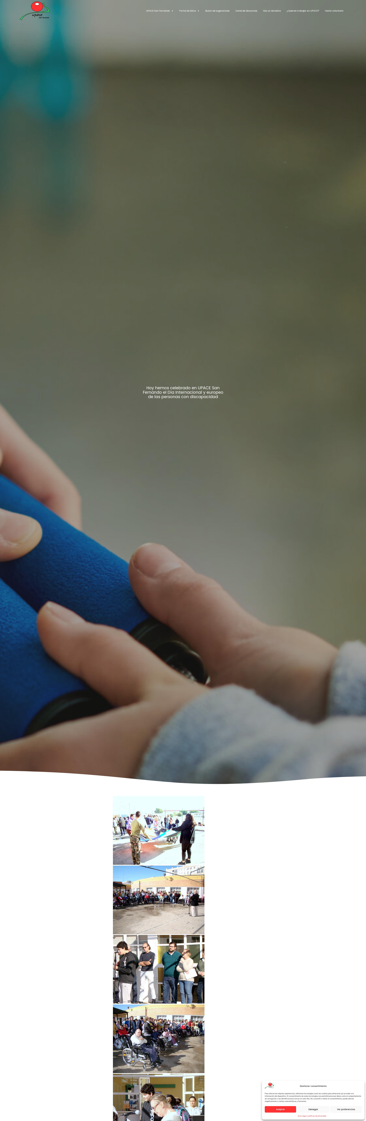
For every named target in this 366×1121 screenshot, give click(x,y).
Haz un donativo (272, 10)
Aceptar (280, 1109)
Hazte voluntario (334, 10)
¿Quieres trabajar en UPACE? (303, 10)
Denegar (313, 1109)
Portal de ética (187, 10)
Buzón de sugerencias (217, 10)
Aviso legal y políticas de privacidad (312, 1116)
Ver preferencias (346, 1109)
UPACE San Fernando (158, 10)
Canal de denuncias (246, 10)
